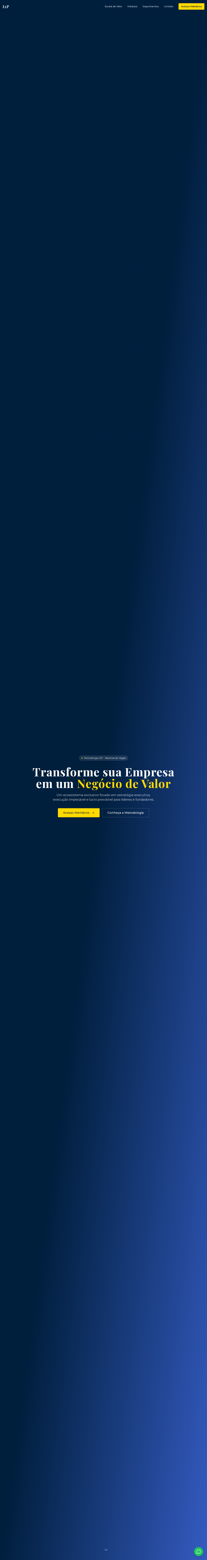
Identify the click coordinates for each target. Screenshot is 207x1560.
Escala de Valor (113, 6)
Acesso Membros (191, 6)
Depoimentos (151, 6)
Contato (168, 6)
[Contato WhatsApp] (198, 1551)
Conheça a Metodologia (126, 813)
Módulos (132, 6)
